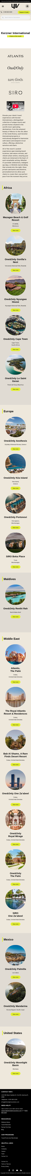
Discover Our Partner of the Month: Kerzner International (15, 1)
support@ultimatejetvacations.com (11, 1111)
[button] (2, 6)
